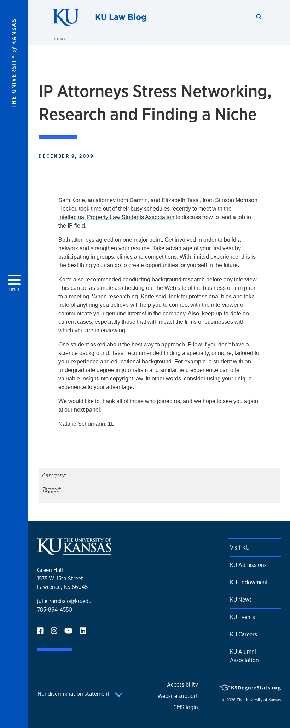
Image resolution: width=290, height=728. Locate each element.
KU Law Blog (120, 17)
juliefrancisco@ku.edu (64, 601)
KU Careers (243, 634)
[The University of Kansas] (74, 551)
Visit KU (239, 547)
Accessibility (182, 684)
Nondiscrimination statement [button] (74, 694)
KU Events (242, 617)
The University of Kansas (259, 700)
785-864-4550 (54, 609)
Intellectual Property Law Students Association (116, 217)
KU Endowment (249, 582)
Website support (177, 696)
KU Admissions (248, 565)
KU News (241, 599)
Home (60, 38)
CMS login (185, 707)
